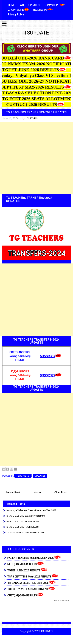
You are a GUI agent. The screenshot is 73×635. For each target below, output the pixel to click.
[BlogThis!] (7, 469)
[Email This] (3, 469)
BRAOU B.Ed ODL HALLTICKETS (23, 527)
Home (37, 492)
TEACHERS (23, 475)
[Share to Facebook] (15, 469)
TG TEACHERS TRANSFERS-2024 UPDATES (36, 112)
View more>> (61, 600)
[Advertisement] (36, 158)
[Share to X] (11, 469)
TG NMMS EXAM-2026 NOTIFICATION (25, 532)
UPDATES (40, 475)
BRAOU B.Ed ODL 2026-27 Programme (26, 515)
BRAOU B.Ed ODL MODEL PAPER (23, 521)
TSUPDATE (36, 33)
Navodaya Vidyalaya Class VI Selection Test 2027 (31, 510)
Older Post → (62, 492)
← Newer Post (11, 492)
